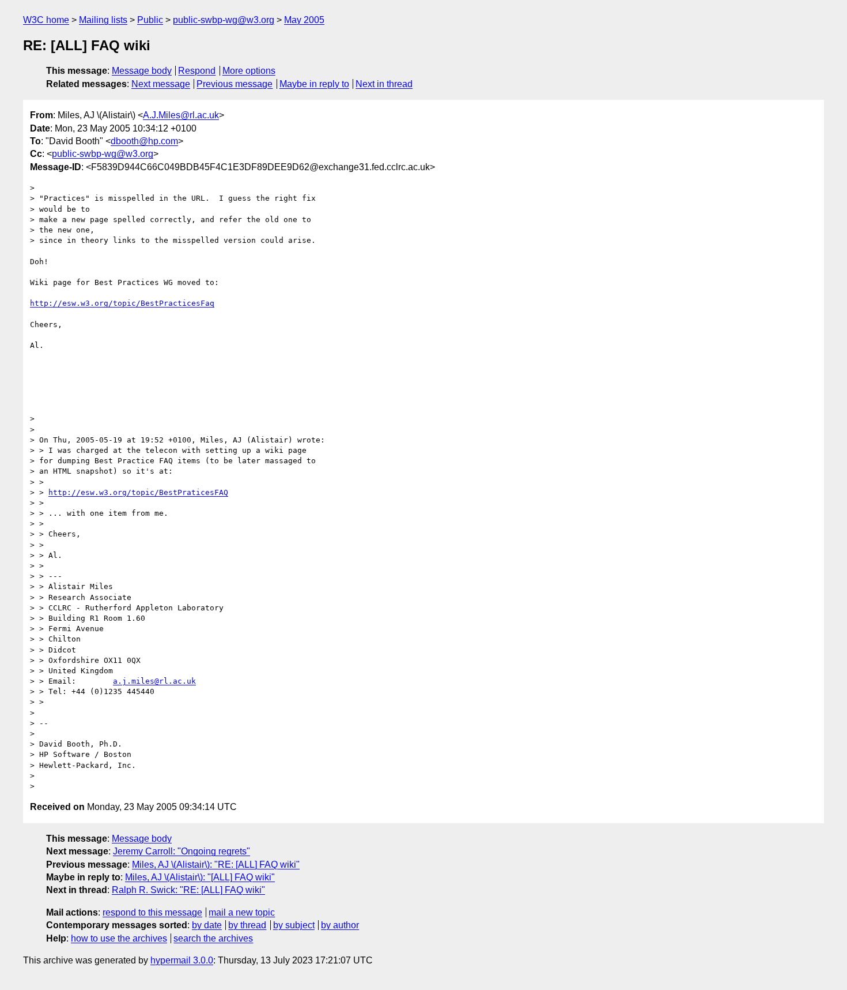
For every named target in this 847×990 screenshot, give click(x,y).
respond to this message (152, 912)
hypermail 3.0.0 (181, 960)
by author (340, 925)
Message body (142, 71)
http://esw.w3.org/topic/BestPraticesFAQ (138, 492)
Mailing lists (103, 20)
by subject (294, 925)
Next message (160, 84)
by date (207, 925)
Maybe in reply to (314, 84)
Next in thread (384, 84)
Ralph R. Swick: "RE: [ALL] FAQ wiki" (188, 890)
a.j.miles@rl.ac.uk (154, 681)
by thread (247, 925)
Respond (196, 71)
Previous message (234, 84)
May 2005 (304, 20)
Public (150, 20)
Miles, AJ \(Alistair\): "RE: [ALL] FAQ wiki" (216, 864)
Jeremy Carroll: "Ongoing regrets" (181, 851)
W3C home (46, 20)
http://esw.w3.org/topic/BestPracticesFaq (122, 303)
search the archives (213, 938)
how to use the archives (119, 938)
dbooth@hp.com (144, 141)
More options (248, 71)
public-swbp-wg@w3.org (223, 20)
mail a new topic (242, 912)
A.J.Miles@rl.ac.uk (181, 115)
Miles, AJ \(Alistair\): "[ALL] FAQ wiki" (200, 877)
